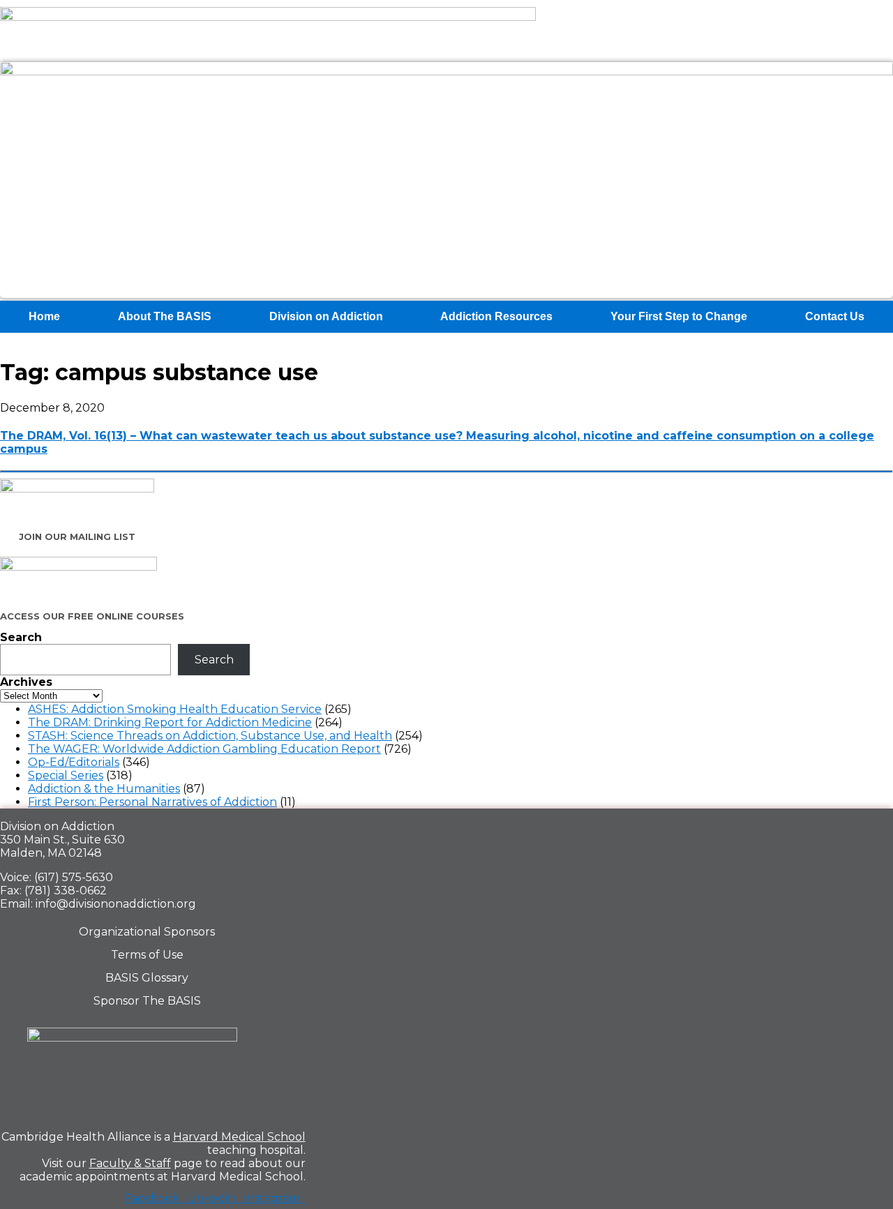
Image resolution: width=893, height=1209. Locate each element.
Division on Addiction (326, 316)
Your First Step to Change (678, 316)
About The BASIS (164, 316)
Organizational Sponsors (147, 931)
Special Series (65, 775)
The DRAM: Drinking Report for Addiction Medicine (170, 722)
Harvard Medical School (239, 1136)
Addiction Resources (496, 316)
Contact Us (834, 316)
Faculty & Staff (130, 1163)
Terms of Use (147, 954)
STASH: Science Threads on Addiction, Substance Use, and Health (210, 735)
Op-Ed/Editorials (73, 762)
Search (21, 637)
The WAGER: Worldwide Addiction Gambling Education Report (204, 749)
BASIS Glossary (146, 977)
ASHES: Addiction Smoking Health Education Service (175, 709)
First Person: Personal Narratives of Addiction (152, 802)
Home (44, 316)
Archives (26, 682)
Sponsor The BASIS (147, 1000)
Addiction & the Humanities (104, 788)
